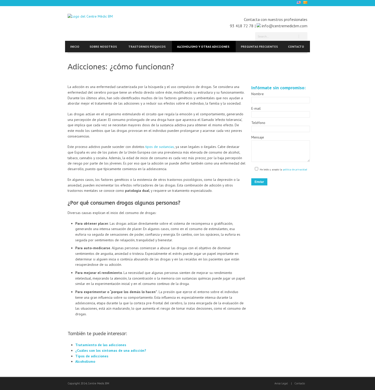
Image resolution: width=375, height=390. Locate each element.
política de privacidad (294, 169)
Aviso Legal (281, 383)
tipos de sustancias (159, 146)
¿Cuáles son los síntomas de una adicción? (110, 350)
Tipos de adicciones (91, 356)
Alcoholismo (85, 361)
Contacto (299, 383)
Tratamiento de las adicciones (100, 345)
